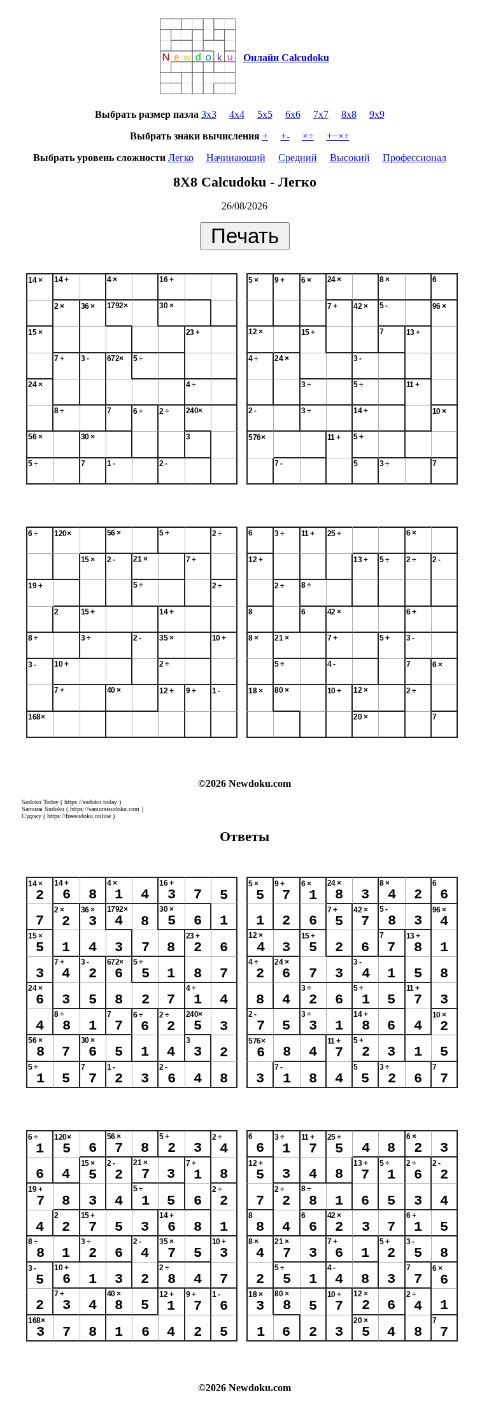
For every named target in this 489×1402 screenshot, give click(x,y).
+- (285, 136)
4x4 (236, 114)
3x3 (208, 114)
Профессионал (414, 157)
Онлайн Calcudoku (286, 57)
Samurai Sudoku (43, 808)
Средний (297, 157)
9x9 (377, 114)
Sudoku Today (40, 801)
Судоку (31, 815)
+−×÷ (338, 136)
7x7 (321, 114)
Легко (181, 157)
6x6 (293, 114)
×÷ (308, 136)
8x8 (349, 114)
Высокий (350, 157)
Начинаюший (236, 157)
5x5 (265, 114)
